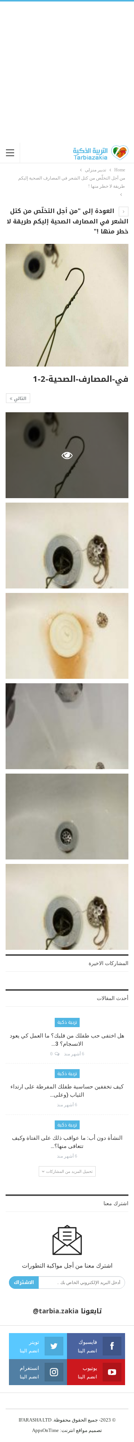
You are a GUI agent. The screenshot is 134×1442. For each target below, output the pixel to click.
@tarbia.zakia (56, 1311)
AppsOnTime (45, 1430)
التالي (19, 398)
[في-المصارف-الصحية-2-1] (67, 545)
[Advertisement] (67, 72)
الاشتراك (24, 1282)
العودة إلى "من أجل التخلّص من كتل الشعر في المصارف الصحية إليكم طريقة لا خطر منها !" (67, 221)
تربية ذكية (67, 1022)
